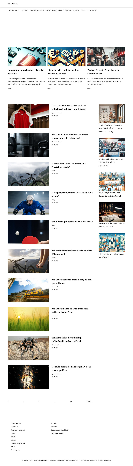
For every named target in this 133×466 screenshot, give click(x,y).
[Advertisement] (66, 26)
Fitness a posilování (37, 10)
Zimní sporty (91, 10)
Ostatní (60, 10)
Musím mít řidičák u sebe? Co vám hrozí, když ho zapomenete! (111, 162)
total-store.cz (12, 4)
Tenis (83, 10)
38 (71, 402)
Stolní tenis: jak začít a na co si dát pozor (72, 221)
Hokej (54, 10)
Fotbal (48, 10)
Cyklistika (24, 10)
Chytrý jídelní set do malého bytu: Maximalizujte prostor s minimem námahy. (111, 128)
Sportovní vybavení (72, 10)
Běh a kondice (14, 10)
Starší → (90, 402)
